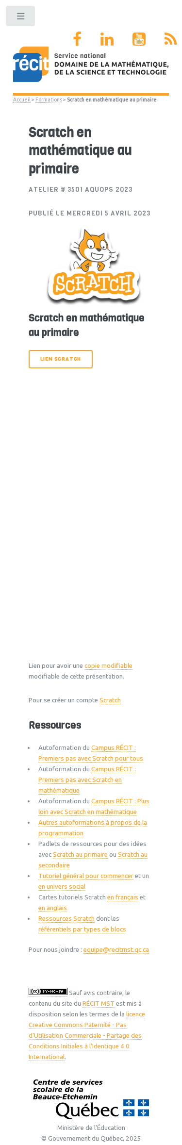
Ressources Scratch (66, 918)
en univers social (61, 886)
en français (122, 897)
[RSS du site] (171, 39)
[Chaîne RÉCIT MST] (139, 39)
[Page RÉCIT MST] (77, 39)
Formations (48, 99)
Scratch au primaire (80, 854)
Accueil (22, 99)
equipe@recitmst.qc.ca (116, 949)
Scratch (110, 700)
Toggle (21, 18)
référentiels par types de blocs (82, 929)
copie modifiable (108, 665)
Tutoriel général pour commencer (85, 875)
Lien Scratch (61, 359)
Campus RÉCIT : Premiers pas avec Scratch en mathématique (87, 779)
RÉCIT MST (99, 1003)
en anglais (52, 908)
